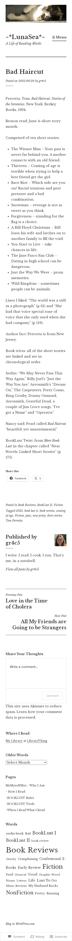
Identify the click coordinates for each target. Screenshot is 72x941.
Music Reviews (16, 886)
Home (10, 880)
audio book (15, 833)
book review (47, 511)
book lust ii (31, 511)
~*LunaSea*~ (25, 37)
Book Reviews (27, 505)
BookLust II (44, 505)
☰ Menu (59, 37)
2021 (19, 511)
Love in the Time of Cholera (27, 601)
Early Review (29, 868)
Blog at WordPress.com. (20, 924)
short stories (54, 515)
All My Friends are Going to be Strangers (39, 622)
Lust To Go (47, 880)
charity (11, 859)
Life (31, 880)
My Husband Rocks (43, 886)
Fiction (58, 505)
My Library (14, 741)
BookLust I (44, 833)
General (20, 874)
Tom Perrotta (14, 520)
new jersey (39, 515)
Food (9, 874)
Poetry (40, 893)
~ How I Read (15, 791)
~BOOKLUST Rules (20, 798)
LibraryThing (37, 741)
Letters (22, 880)
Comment (52, 695)
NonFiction (19, 893)
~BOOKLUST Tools (20, 804)
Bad (28, 833)
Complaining (28, 859)
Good (32, 874)
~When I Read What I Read (25, 810)
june (28, 515)
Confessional (50, 859)
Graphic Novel (49, 874)
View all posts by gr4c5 (22, 569)
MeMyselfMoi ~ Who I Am (25, 785)
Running (53, 893)
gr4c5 (42, 81)
